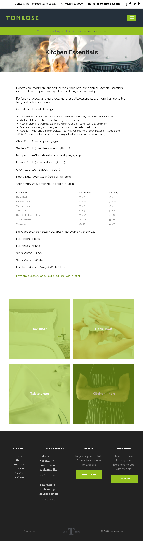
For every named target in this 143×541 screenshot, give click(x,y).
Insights (19, 472)
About (19, 460)
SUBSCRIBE (88, 474)
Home (19, 456)
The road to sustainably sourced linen (48, 489)
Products (19, 464)
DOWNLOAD (125, 478)
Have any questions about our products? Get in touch (48, 275)
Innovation (19, 468)
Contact (19, 476)
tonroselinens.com (94, 31)
